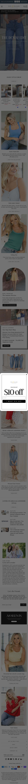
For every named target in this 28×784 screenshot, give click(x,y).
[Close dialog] (27, 375)
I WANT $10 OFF (14, 401)
